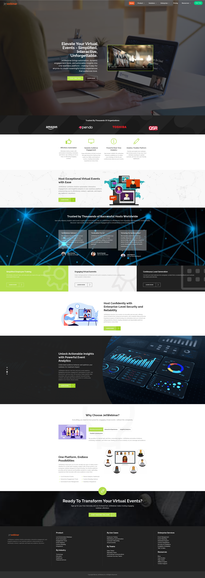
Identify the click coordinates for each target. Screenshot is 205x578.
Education (59, 556)
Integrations (59, 546)
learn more (91, 78)
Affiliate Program (162, 561)
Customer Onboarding (113, 540)
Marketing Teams (112, 552)
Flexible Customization (96, 433)
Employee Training (112, 537)
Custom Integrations (163, 542)
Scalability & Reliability (164, 546)
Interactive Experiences (111, 429)
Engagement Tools (61, 540)
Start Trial (198, 3)
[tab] (96, 429)
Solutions (152, 3)
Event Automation (61, 539)
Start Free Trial (75, 78)
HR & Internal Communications (115, 554)
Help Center (161, 560)
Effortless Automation (96, 429)
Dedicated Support (163, 540)
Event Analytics (60, 542)
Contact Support (162, 563)
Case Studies (161, 558)
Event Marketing (162, 539)
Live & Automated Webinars (64, 537)
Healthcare (59, 558)
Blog (159, 556)
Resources (185, 3)
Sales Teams (110, 550)
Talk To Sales (161, 548)
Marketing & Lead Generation (115, 539)
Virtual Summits (111, 542)
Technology (59, 554)
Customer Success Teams (114, 556)
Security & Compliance (164, 544)
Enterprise (164, 3)
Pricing (175, 3)
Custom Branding (61, 544)
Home (132, 3)
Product (140, 3)
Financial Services (61, 560)
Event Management (163, 537)
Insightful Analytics (125, 429)
